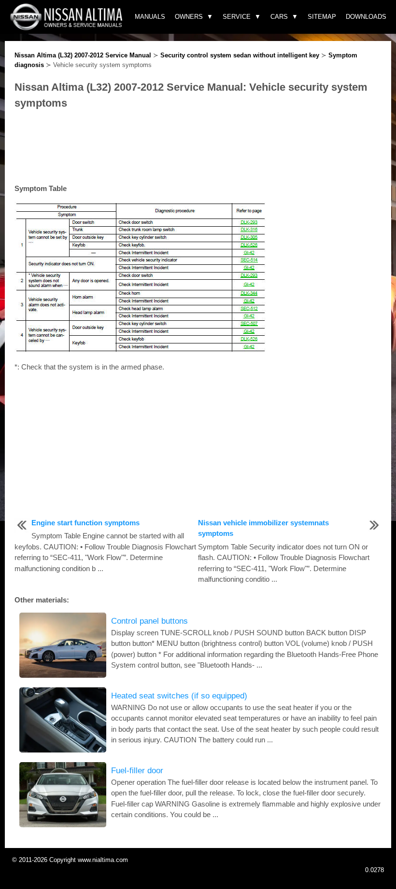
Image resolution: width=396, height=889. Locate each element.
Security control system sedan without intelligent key (239, 55)
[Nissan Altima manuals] (67, 27)
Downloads (366, 16)
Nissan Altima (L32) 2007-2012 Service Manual (82, 55)
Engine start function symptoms (85, 523)
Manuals (150, 16)
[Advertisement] (198, 147)
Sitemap (322, 16)
